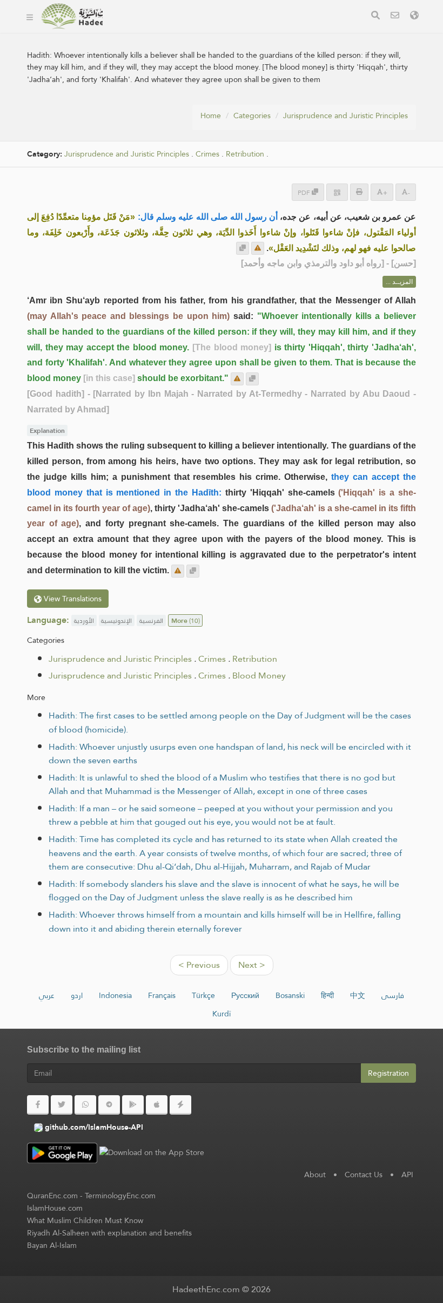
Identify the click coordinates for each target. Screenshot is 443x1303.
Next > (251, 965)
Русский (245, 995)
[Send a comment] (257, 248)
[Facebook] (38, 1105)
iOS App (225, 31)
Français (162, 995)
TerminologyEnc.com (120, 1196)
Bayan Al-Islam (52, 1245)
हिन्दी (327, 995)
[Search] (375, 16)
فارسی (392, 995)
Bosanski (290, 995)
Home (210, 115)
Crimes (207, 154)
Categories (252, 115)
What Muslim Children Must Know (85, 1220)
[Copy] (242, 248)
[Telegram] (109, 1105)
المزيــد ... (399, 282)
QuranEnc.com (52, 1196)
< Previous (199, 965)
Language (280, 31)
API (407, 1175)
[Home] (30, 16)
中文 (357, 995)
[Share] (337, 192)
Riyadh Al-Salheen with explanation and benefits (109, 1233)
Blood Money (259, 675)
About (315, 1175)
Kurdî (221, 1014)
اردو (77, 995)
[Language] (414, 16)
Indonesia (115, 995)
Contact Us (363, 1175)
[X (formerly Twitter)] (61, 1105)
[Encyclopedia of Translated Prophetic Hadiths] (72, 16)
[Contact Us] (395, 16)
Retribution (245, 154)
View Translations (72, 599)
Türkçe (203, 995)
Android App (155, 31)
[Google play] (133, 1105)
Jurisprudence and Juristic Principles (345, 115)
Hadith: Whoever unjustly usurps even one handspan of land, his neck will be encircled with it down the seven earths (230, 754)
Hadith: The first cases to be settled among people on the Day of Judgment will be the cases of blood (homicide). (230, 722)
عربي (47, 995)
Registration (388, 1073)
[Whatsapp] (85, 1105)
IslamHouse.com (55, 1208)
